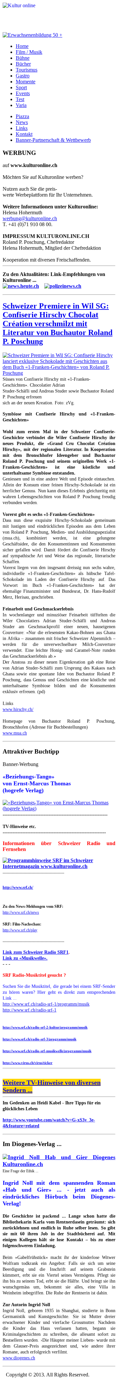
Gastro (23, 75)
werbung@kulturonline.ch (30, 218)
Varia (21, 105)
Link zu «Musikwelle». (25, 958)
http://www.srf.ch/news (21, 912)
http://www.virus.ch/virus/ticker (27, 1063)
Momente (25, 81)
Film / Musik (29, 52)
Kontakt (24, 134)
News (22, 122)
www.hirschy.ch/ (18, 709)
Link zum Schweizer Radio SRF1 (36, 952)
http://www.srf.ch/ (18, 887)
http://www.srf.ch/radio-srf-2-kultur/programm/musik (45, 1027)
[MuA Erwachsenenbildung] (32, 35)
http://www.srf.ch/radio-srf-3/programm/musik (39, 1039)
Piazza (22, 116)
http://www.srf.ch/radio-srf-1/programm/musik (46, 1004)
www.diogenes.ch (19, 1357)
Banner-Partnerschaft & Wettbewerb (53, 140)
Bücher (23, 64)
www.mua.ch (15, 733)
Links (22, 128)
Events (23, 93)
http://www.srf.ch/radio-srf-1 (29, 1010)
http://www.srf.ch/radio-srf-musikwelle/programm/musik (47, 1051)
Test (20, 99)
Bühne (23, 58)
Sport (21, 87)
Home (22, 46)
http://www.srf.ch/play (20, 930)
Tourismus (26, 70)
